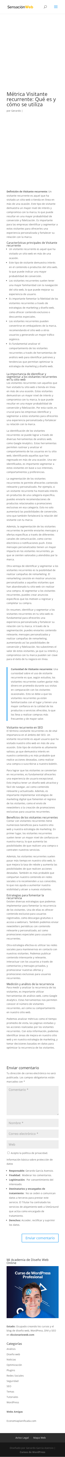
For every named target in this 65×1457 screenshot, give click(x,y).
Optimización (14, 1365)
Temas (10, 1391)
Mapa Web (39, 1437)
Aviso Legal (22, 1437)
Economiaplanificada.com (21, 1420)
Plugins (11, 1370)
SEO (9, 1386)
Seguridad (13, 1381)
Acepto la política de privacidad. (29, 1153)
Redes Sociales (15, 1375)
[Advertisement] (32, 57)
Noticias (11, 1359)
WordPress (13, 1402)
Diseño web (13, 1354)
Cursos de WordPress (32, 1452)
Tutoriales (12, 1397)
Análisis (11, 1349)
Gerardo (16, 110)
